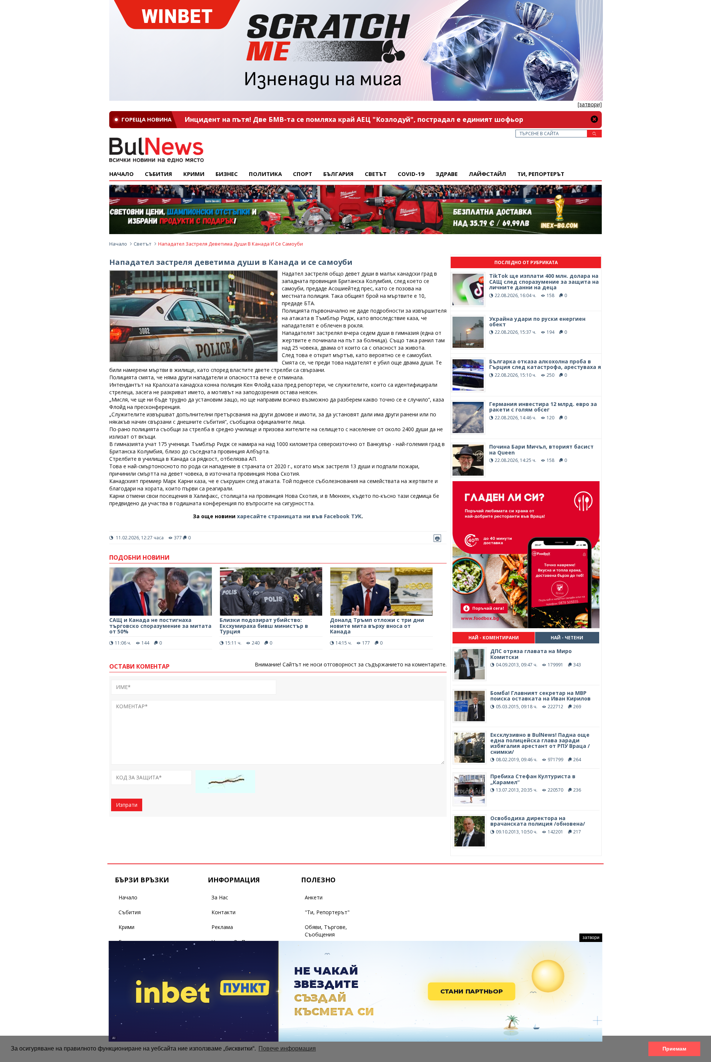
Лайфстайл (487, 173)
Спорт (302, 173)
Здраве (446, 173)
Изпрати (126, 804)
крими (193, 173)
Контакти (223, 912)
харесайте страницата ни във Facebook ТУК (299, 516)
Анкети (314, 897)
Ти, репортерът (540, 173)
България (338, 173)
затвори (591, 937)
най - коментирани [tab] (493, 638)
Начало (121, 173)
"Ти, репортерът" (327, 912)
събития (158, 173)
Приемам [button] (674, 1049)
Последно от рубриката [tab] (526, 262)
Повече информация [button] (287, 1048)
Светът (376, 173)
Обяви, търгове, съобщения (326, 930)
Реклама (222, 927)
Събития (129, 912)
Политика (265, 173)
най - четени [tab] (567, 638)
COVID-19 (411, 173)
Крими (126, 927)
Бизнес (227, 173)
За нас (219, 897)
